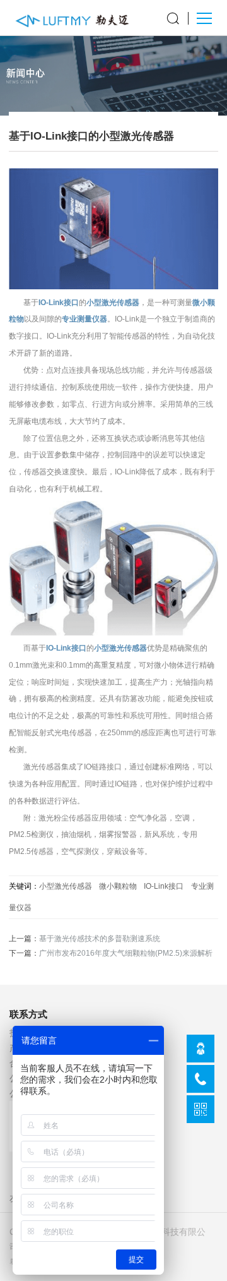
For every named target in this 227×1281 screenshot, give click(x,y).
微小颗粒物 (118, 886)
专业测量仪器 (84, 319)
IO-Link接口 (58, 302)
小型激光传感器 (112, 302)
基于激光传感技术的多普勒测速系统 (99, 938)
